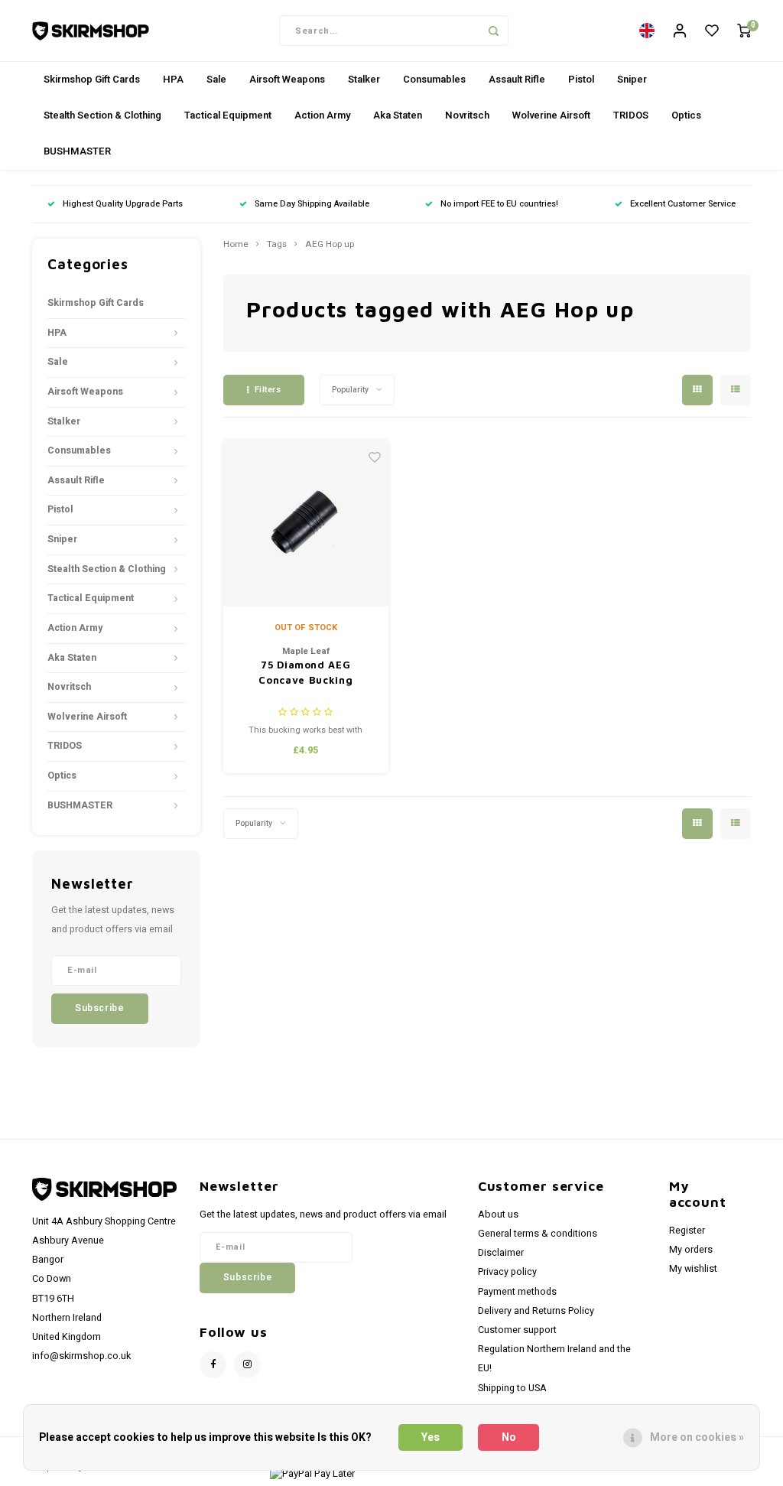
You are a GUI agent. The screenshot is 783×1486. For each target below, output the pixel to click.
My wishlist (693, 1269)
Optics (686, 115)
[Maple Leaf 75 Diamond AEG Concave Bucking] (306, 523)
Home (236, 245)
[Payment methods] (311, 1473)
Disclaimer (501, 1253)
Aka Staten (397, 115)
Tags (277, 245)
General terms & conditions (537, 1234)
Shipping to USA (512, 1388)
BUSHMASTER (77, 151)
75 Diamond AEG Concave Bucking (305, 672)
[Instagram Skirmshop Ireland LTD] (247, 1364)
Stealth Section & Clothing (102, 115)
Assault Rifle (517, 79)
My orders (691, 1250)
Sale (216, 79)
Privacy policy (507, 1272)
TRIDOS (630, 115)
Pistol (581, 79)
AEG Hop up (329, 245)
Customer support (517, 1330)
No (509, 1437)
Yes (430, 1437)
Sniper (632, 79)
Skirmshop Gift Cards (92, 79)
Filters (268, 389)
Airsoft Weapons (287, 79)
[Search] (493, 30)
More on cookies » (697, 1437)
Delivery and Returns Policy (536, 1311)
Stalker (364, 79)
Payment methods (517, 1292)
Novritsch (467, 115)
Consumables (434, 79)
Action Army (322, 115)
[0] (744, 31)
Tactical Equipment (227, 115)
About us (498, 1214)
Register (687, 1230)
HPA (173, 79)
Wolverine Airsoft (551, 115)
